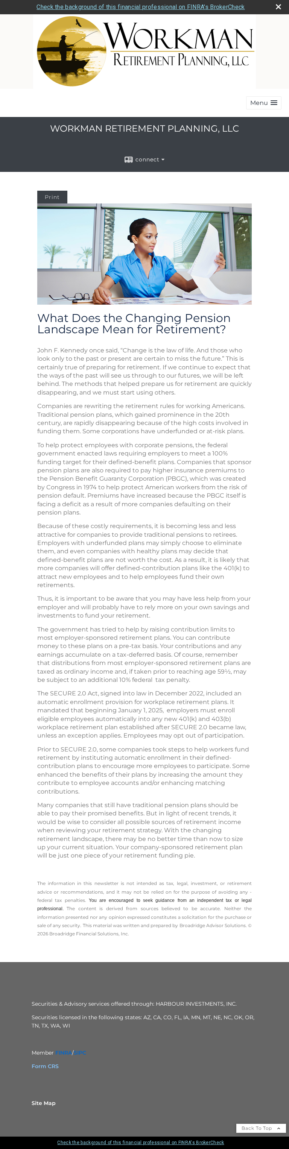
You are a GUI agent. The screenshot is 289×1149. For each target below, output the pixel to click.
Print (52, 197)
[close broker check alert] (278, 7)
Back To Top (258, 1128)
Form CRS (45, 1066)
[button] (263, 102)
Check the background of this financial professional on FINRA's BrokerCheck (141, 7)
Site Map (44, 1103)
